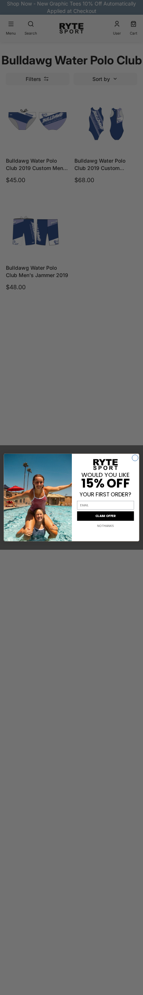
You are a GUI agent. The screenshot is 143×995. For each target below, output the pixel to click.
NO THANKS (105, 525)
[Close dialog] (135, 458)
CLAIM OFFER (105, 516)
